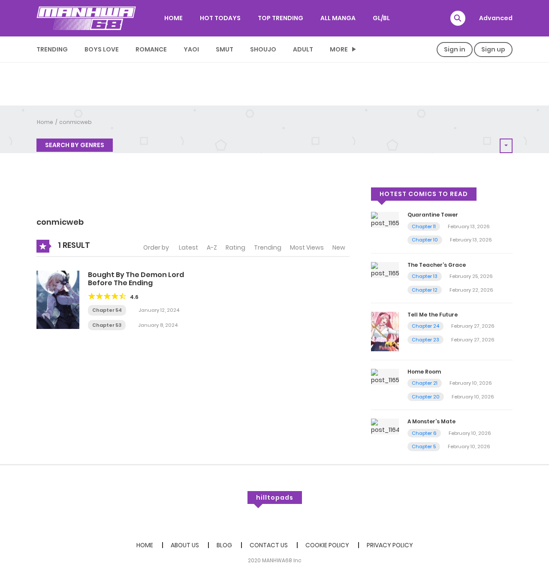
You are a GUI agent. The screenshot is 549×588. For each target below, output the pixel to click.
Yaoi (191, 49)
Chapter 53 (106, 325)
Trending (52, 49)
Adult (303, 49)
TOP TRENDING (280, 18)
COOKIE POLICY (327, 545)
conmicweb (75, 122)
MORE (339, 49)
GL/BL (381, 18)
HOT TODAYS (220, 18)
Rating (235, 247)
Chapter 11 (424, 226)
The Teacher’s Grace (436, 264)
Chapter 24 (425, 326)
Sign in (454, 49)
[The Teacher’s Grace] (385, 269)
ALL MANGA (338, 18)
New (338, 247)
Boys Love (101, 49)
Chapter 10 (425, 239)
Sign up (493, 49)
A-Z (212, 247)
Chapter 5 (424, 446)
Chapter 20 (426, 396)
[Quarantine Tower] (385, 219)
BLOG (224, 545)
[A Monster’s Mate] (385, 426)
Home (45, 122)
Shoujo (263, 49)
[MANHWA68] (86, 18)
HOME (173, 18)
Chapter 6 (424, 433)
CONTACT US (269, 545)
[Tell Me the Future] (385, 331)
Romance (151, 49)
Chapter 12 (424, 289)
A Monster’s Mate (431, 421)
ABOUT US (185, 545)
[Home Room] (385, 376)
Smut (224, 49)
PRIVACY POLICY (390, 545)
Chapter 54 (107, 310)
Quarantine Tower (432, 214)
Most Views (307, 247)
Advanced (496, 18)
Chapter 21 (424, 383)
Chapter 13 (424, 276)
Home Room (424, 371)
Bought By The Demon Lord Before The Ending (136, 279)
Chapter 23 (425, 339)
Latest (188, 247)
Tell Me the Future (432, 314)
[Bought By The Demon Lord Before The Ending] (57, 299)
